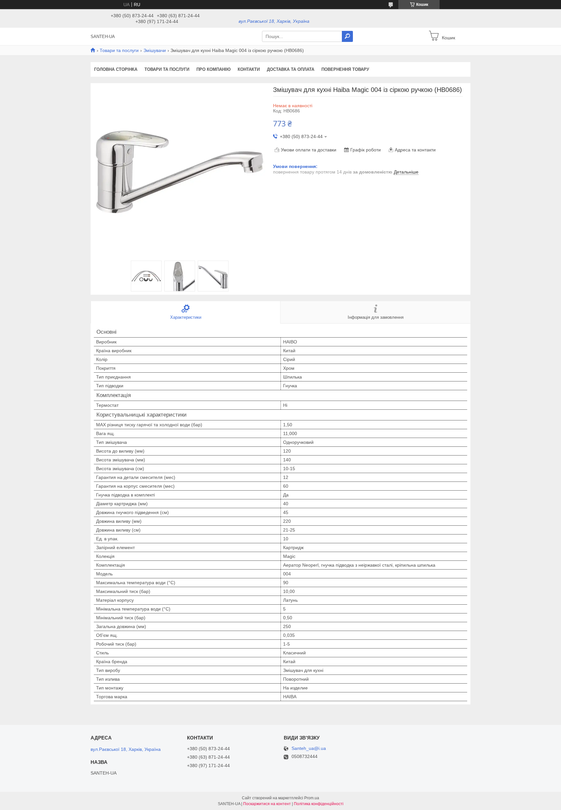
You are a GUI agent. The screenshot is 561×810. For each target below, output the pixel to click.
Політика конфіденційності (318, 804)
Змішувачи (154, 50)
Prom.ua (311, 798)
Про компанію (213, 69)
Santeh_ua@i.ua (309, 748)
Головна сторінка (115, 69)
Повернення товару (345, 69)
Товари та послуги (119, 50)
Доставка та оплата (290, 69)
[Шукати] (347, 36)
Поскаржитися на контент (267, 804)
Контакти (249, 69)
